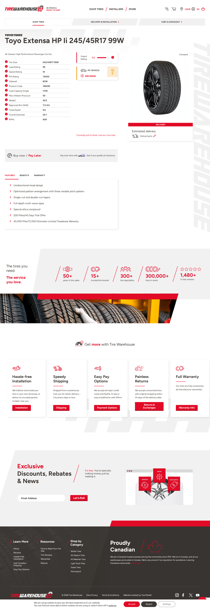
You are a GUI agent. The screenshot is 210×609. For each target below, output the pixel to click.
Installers (116, 9)
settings (112, 605)
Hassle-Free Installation (19, 557)
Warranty (39, 175)
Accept (131, 604)
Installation (21, 407)
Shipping (61, 407)
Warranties (45, 559)
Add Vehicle (90, 76)
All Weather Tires (78, 559)
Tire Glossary (46, 555)
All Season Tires (78, 555)
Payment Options (107, 407)
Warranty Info (187, 407)
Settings (167, 604)
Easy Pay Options (21, 569)
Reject (149, 604)
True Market (146, 595)
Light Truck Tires (78, 563)
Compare (183, 54)
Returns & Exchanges (149, 406)
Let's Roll (79, 498)
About (16, 549)
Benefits (24, 175)
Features (10, 175)
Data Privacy (92, 595)
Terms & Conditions (110, 595)
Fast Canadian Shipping (20, 564)
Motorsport (76, 571)
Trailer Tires (76, 567)
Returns (44, 563)
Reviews (17, 552)
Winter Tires (76, 551)
